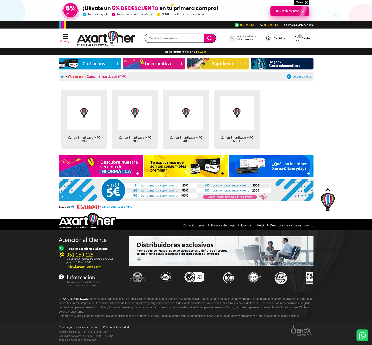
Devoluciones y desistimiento (291, 225)
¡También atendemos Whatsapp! (87, 248)
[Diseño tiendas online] (302, 330)
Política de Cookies (87, 327)
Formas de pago (223, 225)
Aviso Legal (65, 327)
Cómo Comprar (194, 225)
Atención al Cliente (83, 240)
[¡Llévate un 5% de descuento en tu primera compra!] (186, 10)
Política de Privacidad (116, 327)
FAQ (260, 225)
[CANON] (75, 76)
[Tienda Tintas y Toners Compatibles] (62, 76)
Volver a (301, 76)
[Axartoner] (106, 38)
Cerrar (299, 2)
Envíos (246, 225)
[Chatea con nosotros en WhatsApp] (362, 335)
